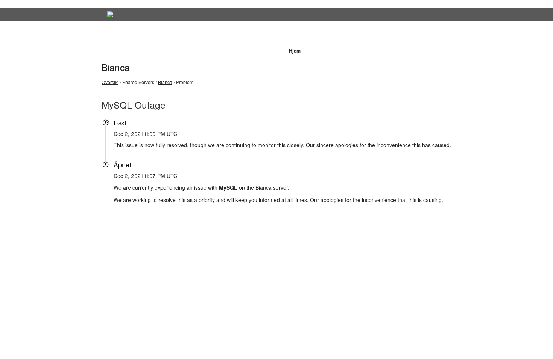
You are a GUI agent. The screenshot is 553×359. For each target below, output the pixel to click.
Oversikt (110, 82)
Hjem (295, 50)
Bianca (116, 67)
